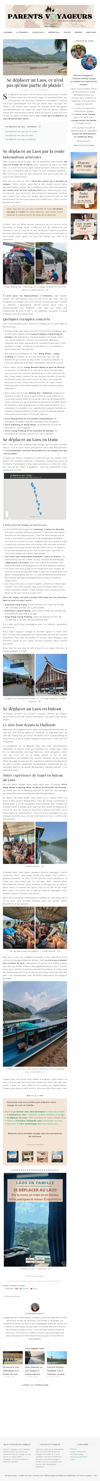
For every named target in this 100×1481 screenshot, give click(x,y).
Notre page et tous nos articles (35, 1111)
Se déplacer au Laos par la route (21, 131)
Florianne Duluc (13, 1296)
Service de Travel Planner (78, 1457)
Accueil (12, 1281)
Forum (72, 1459)
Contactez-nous (38, 1475)
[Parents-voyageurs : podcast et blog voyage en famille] (50, 16)
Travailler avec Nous (25, 1475)
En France (8, 32)
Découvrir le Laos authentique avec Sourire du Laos (11, 1370)
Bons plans (91, 32)
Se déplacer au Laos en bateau (20, 139)
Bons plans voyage (76, 1454)
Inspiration (53, 32)
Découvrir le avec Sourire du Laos (32, 1124)
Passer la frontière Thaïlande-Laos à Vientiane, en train (56, 1370)
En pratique (38, 32)
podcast (55, 1462)
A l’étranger (21, 32)
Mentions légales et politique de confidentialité (60, 1475)
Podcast (67, 32)
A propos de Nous (11, 1475)
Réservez (78, 32)
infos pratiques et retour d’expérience (36, 1118)
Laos (17, 1281)
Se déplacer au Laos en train (19, 135)
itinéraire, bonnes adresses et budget (36, 1114)
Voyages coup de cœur (77, 1451)
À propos (72, 1449)
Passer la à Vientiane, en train (34, 1121)
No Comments (41, 90)
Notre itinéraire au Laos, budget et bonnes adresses (34, 1370)
